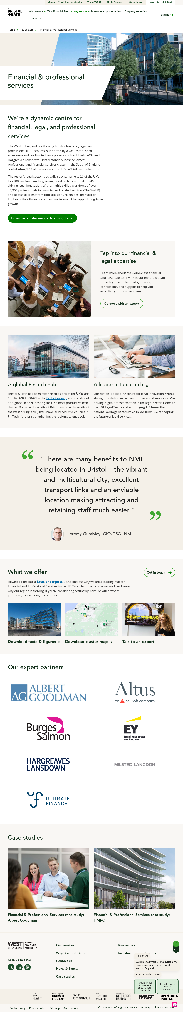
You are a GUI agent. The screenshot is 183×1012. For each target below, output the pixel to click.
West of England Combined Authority (129, 1007)
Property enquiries (136, 11)
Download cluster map (88, 642)
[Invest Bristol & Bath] (15, 12)
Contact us (35, 18)
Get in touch (156, 572)
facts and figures (51, 582)
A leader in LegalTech (121, 384)
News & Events (67, 968)
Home (11, 29)
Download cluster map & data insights (39, 218)
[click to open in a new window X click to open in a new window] (11, 967)
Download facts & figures (34, 642)
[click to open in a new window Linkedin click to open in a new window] (19, 967)
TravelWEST (95, 2)
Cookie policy (18, 1008)
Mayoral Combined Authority (65, 2)
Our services (65, 945)
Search (165, 16)
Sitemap (55, 1008)
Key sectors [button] (80, 11)
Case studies (65, 976)
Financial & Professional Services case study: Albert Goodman (46, 917)
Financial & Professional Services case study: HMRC (132, 917)
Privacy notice (37, 1008)
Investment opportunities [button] (106, 11)
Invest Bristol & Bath (160, 2)
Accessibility (70, 1008)
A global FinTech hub (32, 384)
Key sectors (26, 29)
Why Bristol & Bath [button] (58, 11)
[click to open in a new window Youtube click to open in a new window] (27, 967)
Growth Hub (137, 2)
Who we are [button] (36, 11)
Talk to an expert (138, 642)
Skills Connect (116, 2)
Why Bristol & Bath (70, 953)
